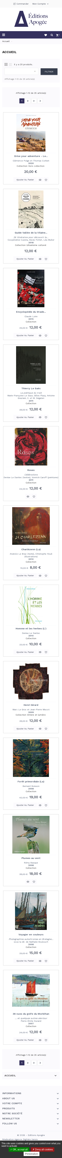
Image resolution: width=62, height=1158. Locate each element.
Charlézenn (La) (31, 549)
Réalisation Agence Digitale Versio (20, 1139)
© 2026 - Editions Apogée (31, 1135)
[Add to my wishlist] (46, 179)
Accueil (10, 1075)
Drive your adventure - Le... (31, 156)
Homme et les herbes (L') (31, 628)
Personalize (31, 1154)
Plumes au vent (31, 858)
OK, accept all (20, 1149)
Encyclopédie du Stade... (31, 311)
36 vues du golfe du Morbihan (31, 1013)
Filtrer (49, 71)
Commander (23, 4)
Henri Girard (31, 704)
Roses (31, 470)
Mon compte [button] (40, 4)
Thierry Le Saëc (31, 388)
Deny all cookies (43, 1149)
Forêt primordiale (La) (31, 781)
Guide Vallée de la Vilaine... (31, 232)
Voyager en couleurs (31, 934)
